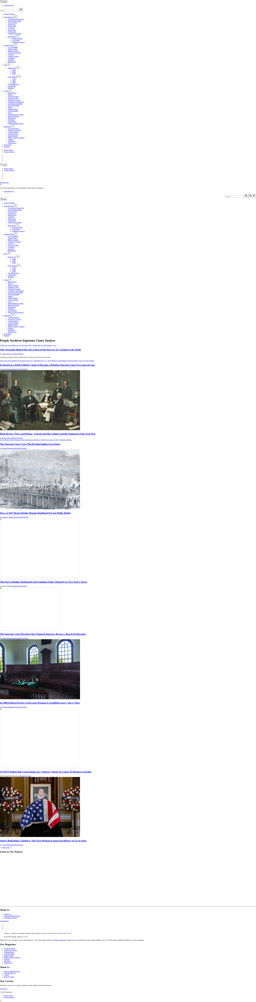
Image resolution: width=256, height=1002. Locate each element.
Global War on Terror (15, 33)
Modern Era (12, 68)
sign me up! (3, 989)
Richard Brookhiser (8, 707)
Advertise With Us (10, 973)
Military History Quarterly (16, 138)
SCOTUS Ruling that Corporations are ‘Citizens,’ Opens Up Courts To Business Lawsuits (45, 771)
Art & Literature (13, 111)
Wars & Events (9, 17)
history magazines (60, 940)
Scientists (11, 60)
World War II (12, 26)
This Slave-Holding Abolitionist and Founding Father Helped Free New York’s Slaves (43, 582)
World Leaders (12, 49)
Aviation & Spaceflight (15, 104)
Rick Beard (5, 438)
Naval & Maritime (14, 105)
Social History (12, 122)
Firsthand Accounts (14, 100)
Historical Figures (13, 116)
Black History (12, 93)
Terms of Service (9, 152)
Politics (10, 107)
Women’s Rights (17, 39)
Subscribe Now (9, 5)
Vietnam (10, 139)
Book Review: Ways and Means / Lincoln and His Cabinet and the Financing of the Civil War (48, 433)
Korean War (12, 30)
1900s (14, 72)
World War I (12, 24)
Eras (5, 65)
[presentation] (16, 16)
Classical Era (12, 86)
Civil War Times (13, 134)
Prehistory (11, 88)
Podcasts (7, 147)
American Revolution (15, 21)
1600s (14, 81)
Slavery (10, 95)
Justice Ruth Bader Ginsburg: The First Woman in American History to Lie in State (43, 840)
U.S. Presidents (13, 47)
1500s (14, 82)
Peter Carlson (6, 354)
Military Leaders (13, 51)
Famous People (9, 45)
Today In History (9, 14)
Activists (11, 54)
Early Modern (12, 77)
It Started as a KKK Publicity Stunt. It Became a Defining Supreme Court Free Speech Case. (47, 365)
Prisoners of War (13, 98)
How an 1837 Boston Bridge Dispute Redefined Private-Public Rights (35, 513)
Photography (12, 118)
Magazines (7, 127)
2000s (14, 70)
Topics (6, 91)
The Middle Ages (13, 84)
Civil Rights (16, 40)
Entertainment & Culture (16, 114)
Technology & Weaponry (16, 102)
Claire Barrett (6, 845)
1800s (14, 74)
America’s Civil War (14, 130)
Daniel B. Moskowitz (9, 369)
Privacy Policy (8, 150)
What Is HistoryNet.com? (12, 916)
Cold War (11, 28)
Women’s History (13, 96)
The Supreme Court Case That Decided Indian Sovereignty (30, 444)
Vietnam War (12, 32)
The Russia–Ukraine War (16, 19)
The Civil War (12, 23)
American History (13, 129)
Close (4, 2)
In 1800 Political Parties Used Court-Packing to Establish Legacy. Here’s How (40, 703)
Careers (6, 975)
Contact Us (7, 914)
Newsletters (7, 145)
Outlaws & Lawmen (14, 53)
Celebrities (11, 58)
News (10, 113)
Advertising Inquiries (10, 918)
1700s (14, 79)
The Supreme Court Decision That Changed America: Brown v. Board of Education (43, 634)
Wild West (11, 120)
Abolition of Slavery (18, 42)
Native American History (16, 123)
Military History (13, 109)
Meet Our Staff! (9, 977)
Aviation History (13, 132)
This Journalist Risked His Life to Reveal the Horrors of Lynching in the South (40, 349)
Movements (11, 37)
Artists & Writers (13, 56)
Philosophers (12, 62)
